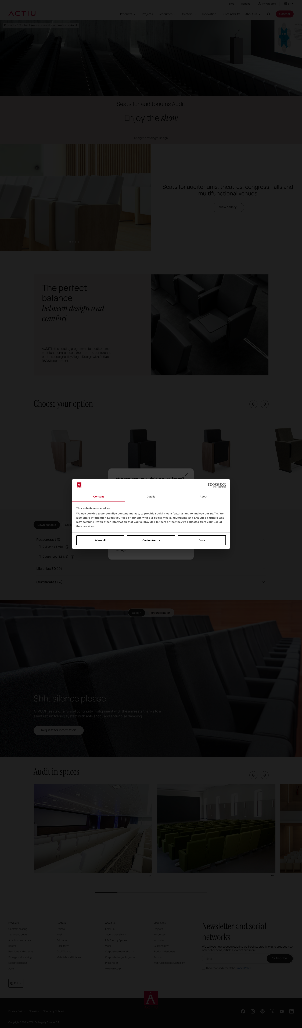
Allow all (100, 540)
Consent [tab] (98, 496)
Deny (202, 540)
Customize (149, 540)
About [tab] (203, 496)
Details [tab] (151, 496)
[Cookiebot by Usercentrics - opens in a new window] (210, 485)
